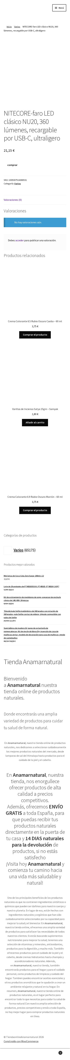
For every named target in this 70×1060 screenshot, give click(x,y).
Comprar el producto (35, 334)
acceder (19, 240)
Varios (17, 26)
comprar (12, 165)
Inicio (9, 26)
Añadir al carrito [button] (35, 422)
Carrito (54, 1051)
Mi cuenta (11, 1054)
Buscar (35, 1054)
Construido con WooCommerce (21, 1041)
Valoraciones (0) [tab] (13, 199)
